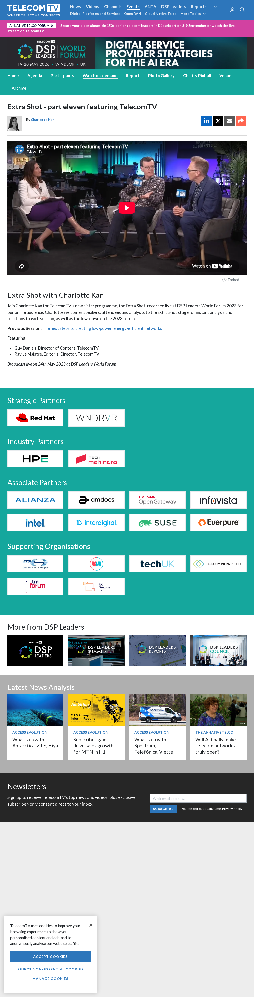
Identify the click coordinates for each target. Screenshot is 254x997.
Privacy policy (232, 809)
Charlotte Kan (43, 119)
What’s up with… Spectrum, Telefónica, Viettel (154, 745)
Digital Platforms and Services (95, 13)
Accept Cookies (50, 956)
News (75, 6)
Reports (199, 6)
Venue (225, 75)
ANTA (150, 6)
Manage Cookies (50, 978)
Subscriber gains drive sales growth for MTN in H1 (93, 745)
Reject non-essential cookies (50, 969)
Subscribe (163, 809)
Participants (62, 75)
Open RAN (132, 13)
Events (133, 6)
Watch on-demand (100, 75)
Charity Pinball (197, 75)
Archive (19, 88)
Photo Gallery (161, 75)
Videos (92, 6)
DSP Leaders (173, 6)
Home (13, 75)
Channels (113, 6)
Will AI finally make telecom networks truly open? (215, 745)
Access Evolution (29, 732)
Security (219, 16)
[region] (50, 954)
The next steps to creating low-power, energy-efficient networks (102, 328)
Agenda (34, 75)
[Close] (90, 925)
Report (133, 75)
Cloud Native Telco (161, 13)
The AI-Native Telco (214, 732)
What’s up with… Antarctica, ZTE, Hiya (35, 742)
